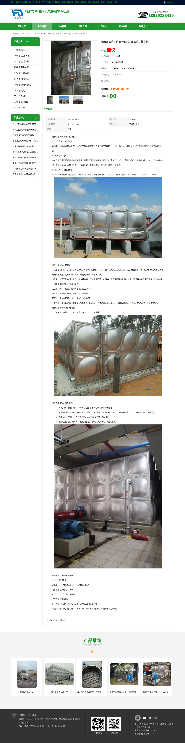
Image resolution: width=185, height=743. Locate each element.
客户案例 (123, 26)
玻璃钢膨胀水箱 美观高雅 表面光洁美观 (25, 158)
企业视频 (62, 26)
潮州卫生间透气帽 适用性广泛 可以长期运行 (25, 163)
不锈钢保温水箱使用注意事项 (157, 692)
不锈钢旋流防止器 (22, 85)
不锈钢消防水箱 (21, 67)
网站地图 (61, 726)
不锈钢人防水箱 (21, 73)
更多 (36, 118)
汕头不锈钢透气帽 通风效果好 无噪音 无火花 (25, 146)
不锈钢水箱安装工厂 (26, 692)
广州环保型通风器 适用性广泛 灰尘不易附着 (25, 135)
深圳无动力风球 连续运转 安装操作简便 (25, 169)
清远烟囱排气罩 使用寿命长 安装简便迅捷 (25, 152)
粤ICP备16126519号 (45, 719)
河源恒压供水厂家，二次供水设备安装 (125, 692)
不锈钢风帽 (19, 90)
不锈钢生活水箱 (21, 61)
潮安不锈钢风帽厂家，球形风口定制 (59, 692)
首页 (23, 34)
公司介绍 (82, 26)
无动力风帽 (19, 96)
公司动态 (102, 26)
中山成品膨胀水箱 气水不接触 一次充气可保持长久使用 (25, 141)
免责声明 (43, 726)
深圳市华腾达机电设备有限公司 (65, 719)
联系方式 (143, 26)
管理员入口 (52, 726)
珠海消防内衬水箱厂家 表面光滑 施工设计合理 (25, 124)
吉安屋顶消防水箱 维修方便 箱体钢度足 (25, 174)
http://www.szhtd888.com (56, 620)
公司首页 (21, 26)
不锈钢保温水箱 (21, 56)
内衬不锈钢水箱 (21, 79)
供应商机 (41, 26)
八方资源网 (34, 726)
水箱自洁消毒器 (21, 102)
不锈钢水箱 (41, 34)
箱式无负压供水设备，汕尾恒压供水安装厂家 (96, 692)
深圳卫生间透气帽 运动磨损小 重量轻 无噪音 (25, 130)
